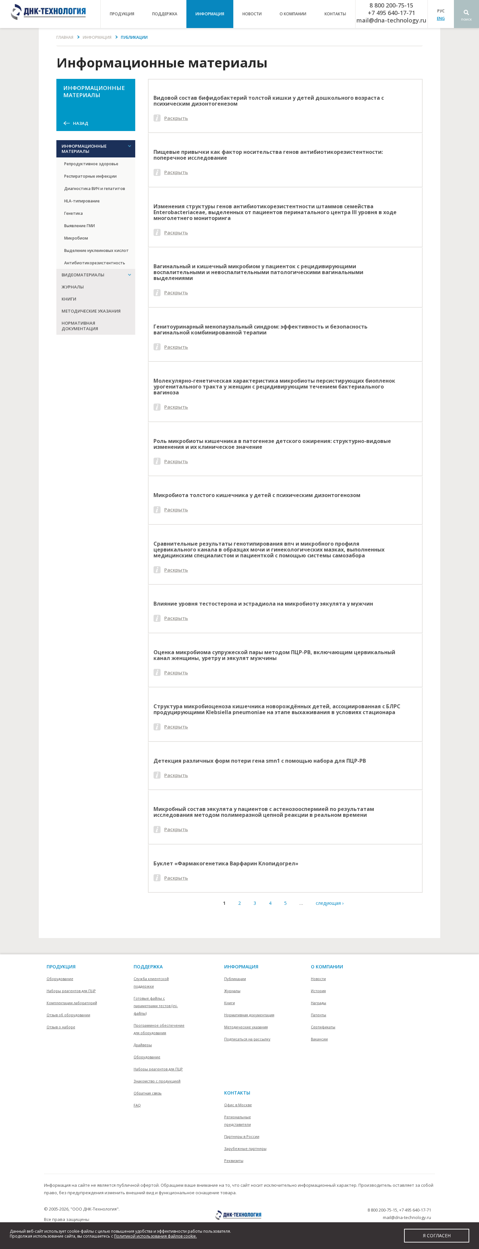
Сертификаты (323, 1026)
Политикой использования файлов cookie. (155, 1236)
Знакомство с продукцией (157, 1081)
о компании (293, 14)
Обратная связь (148, 1093)
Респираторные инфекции (90, 176)
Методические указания (91, 311)
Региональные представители (237, 1120)
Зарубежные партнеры (245, 1148)
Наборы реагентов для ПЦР (71, 990)
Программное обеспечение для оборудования (159, 1029)
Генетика (73, 213)
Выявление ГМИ (79, 225)
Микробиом (76, 238)
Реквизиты (233, 1160)
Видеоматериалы (83, 275)
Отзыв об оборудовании (68, 1014)
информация (210, 14)
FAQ (137, 1105)
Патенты (318, 1014)
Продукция (61, 966)
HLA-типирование (82, 201)
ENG (441, 18)
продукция (122, 14)
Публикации (235, 978)
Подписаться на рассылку (247, 1038)
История (318, 990)
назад (80, 123)
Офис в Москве (238, 1104)
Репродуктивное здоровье (91, 164)
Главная (64, 37)
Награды (318, 1002)
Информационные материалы (84, 148)
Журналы (73, 287)
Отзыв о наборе (61, 1026)
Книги (69, 299)
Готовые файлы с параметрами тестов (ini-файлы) (156, 1006)
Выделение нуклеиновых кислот (96, 250)
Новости (252, 14)
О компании (327, 966)
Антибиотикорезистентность (94, 263)
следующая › (329, 903)
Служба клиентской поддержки (151, 982)
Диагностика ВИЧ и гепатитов (94, 188)
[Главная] (50, 14)
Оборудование (60, 978)
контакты (335, 14)
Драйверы (143, 1044)
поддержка (164, 14)
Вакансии (319, 1038)
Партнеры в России (241, 1136)
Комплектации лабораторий (72, 1002)
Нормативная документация (80, 325)
